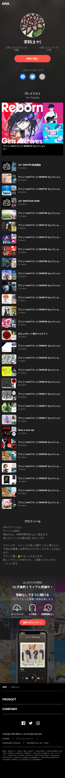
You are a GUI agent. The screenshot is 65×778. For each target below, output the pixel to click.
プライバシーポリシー (25, 738)
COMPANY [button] (9, 709)
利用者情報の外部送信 (11, 743)
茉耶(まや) (15, 687)
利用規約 (6, 738)
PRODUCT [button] (9, 699)
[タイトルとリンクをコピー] (42, 77)
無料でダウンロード (32, 622)
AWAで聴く (32, 58)
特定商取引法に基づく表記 (38, 743)
